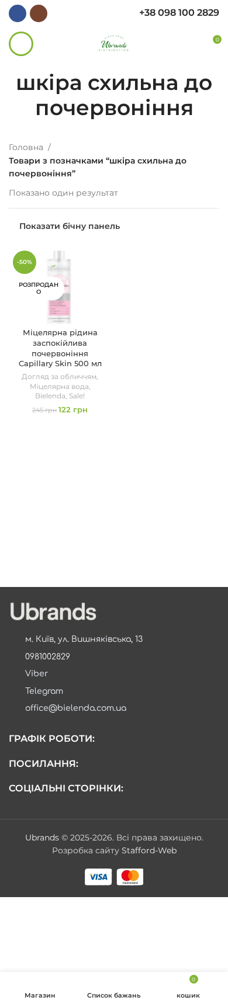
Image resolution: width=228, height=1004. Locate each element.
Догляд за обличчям (59, 376)
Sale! (77, 395)
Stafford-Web (149, 850)
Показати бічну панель (69, 226)
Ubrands (43, 837)
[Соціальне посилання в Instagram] (38, 13)
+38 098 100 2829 (179, 12)
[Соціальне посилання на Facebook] (17, 13)
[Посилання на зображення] (52, 611)
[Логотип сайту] (114, 43)
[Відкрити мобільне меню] (21, 43)
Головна (26, 147)
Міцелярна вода (59, 386)
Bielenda (50, 395)
